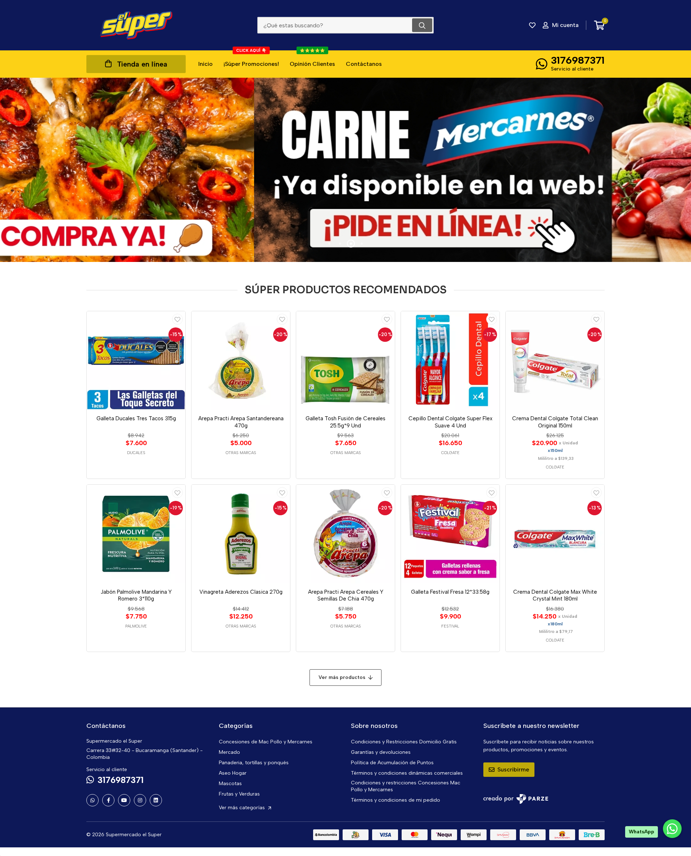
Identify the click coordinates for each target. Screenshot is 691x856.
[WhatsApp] (92, 800)
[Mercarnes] (345, 170)
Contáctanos (364, 63)
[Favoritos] (532, 25)
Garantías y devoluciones (381, 752)
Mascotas (230, 783)
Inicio (205, 63)
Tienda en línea (142, 64)
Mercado (229, 752)
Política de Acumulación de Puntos (392, 763)
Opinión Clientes (312, 58)
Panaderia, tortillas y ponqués (254, 763)
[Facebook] (108, 800)
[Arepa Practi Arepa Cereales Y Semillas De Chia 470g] (345, 534)
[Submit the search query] (422, 25)
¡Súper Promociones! (251, 58)
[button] (329, 244)
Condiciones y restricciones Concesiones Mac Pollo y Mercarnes (405, 786)
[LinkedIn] (156, 800)
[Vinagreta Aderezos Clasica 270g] (240, 534)
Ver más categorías (242, 808)
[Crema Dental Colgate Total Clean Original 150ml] (555, 360)
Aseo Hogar (233, 773)
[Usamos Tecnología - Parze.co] (515, 799)
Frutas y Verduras (239, 794)
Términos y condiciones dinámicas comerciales (407, 773)
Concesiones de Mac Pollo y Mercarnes (265, 742)
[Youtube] (124, 800)
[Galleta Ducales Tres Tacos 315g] (136, 360)
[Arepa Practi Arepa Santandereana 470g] (240, 360)
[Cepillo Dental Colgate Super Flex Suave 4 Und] (450, 360)
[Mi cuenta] (177, 319)
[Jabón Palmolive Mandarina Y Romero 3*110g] (136, 534)
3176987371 (578, 60)
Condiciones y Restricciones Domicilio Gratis (404, 742)
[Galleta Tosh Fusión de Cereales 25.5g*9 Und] (345, 360)
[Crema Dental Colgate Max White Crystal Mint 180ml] (555, 534)
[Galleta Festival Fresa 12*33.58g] (450, 534)
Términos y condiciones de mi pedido (395, 800)
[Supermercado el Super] (136, 25)
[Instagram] (140, 800)
